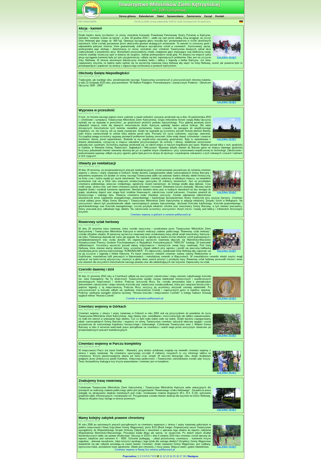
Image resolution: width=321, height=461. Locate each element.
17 (181, 456)
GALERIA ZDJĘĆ (226, 57)
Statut (160, 16)
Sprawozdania (175, 16)
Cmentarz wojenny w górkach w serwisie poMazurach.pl (161, 214)
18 (184, 456)
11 (161, 456)
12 (164, 456)
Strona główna (127, 16)
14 (171, 456)
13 (168, 456)
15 (174, 456)
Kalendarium (146, 16)
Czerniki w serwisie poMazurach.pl (144, 298)
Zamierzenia (194, 16)
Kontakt (219, 16)
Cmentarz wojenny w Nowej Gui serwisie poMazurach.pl (145, 449)
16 (178, 456)
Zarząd (208, 16)
